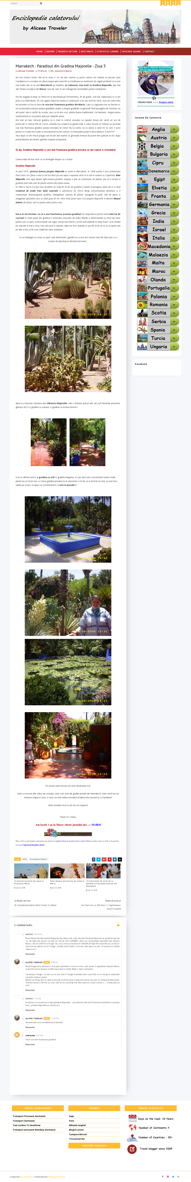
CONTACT (149, 51)
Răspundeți (30, 954)
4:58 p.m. (54, 962)
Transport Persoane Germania (29, 1116)
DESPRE (50, 51)
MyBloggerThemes (56, 1176)
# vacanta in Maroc (38, 859)
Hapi (71, 1116)
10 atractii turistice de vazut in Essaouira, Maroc (29, 882)
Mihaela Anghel (77, 1125)
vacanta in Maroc (63, 71)
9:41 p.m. (39, 1035)
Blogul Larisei (76, 1129)
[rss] (178, 3)
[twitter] (173, 3)
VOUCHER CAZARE (131, 51)
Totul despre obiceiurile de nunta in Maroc (67, 882)
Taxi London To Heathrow (26, 1125)
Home (39, 51)
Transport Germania (24, 1120)
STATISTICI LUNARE (108, 51)
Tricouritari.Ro (77, 1138)
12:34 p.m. (55, 1018)
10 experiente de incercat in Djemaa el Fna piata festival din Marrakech (101, 883)
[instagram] (168, 3)
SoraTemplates (26, 1176)
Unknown (30, 1035)
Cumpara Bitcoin (78, 1134)
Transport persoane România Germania (34, 1129)
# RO (25, 859)
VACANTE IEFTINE (67, 51)
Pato (71, 1120)
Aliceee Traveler (34, 962)
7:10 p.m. (37, 998)
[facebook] (162, 3)
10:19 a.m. (38, 934)
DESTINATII (87, 51)
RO (52, 71)
